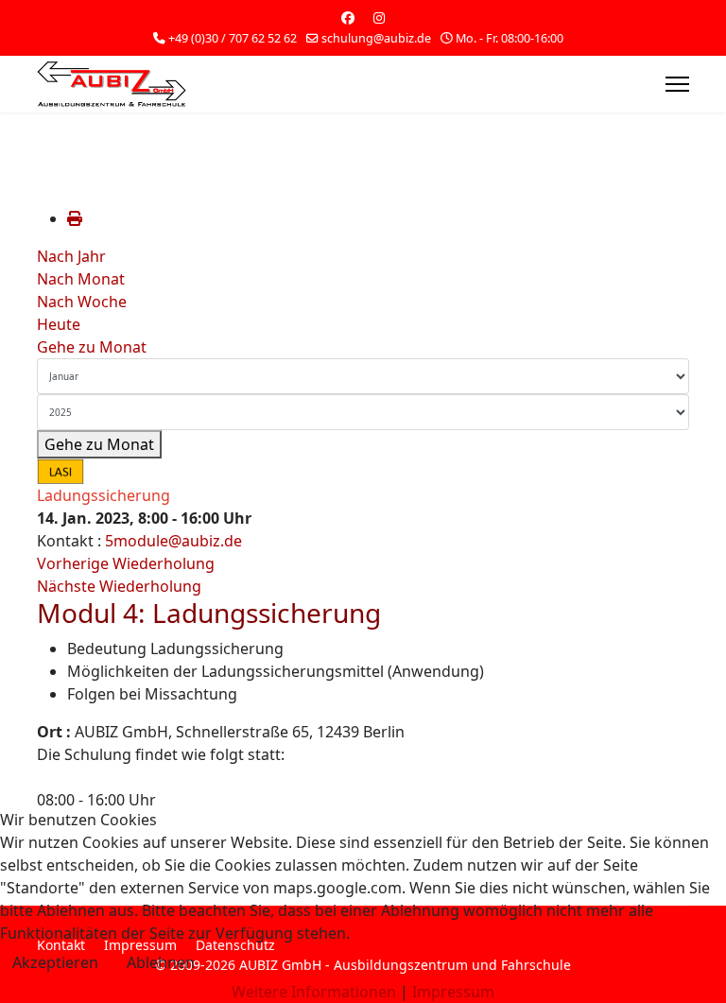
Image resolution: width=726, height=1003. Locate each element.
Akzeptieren (55, 962)
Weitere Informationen (314, 991)
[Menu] (677, 84)
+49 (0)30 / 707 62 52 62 (232, 38)
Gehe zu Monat (92, 347)
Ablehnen (161, 962)
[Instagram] (379, 17)
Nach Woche (82, 301)
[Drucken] (74, 218)
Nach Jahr (71, 256)
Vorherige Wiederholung (126, 563)
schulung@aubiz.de (376, 38)
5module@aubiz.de (173, 540)
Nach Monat (81, 278)
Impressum (453, 991)
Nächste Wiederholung (119, 586)
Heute (58, 324)
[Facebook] (347, 17)
